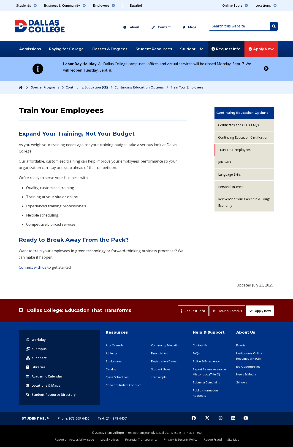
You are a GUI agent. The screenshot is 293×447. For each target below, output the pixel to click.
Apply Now (263, 49)
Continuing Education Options (139, 87)
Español (136, 5)
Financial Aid (159, 353)
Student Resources (154, 49)
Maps (191, 27)
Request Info (228, 49)
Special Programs (45, 87)
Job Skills (224, 162)
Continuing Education (165, 345)
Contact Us (200, 345)
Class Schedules (117, 377)
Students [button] (24, 5)
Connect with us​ (32, 267)
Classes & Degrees (110, 49)
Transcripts (159, 377)
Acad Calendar (47, 376)
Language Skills (229, 174)
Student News (161, 369)
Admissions (30, 49)
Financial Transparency (141, 439)
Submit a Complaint (206, 382)
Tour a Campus (230, 311)
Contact (164, 27)
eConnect (39, 358)
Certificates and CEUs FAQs (238, 125)
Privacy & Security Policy (180, 439)
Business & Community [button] (62, 5)
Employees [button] (101, 5)
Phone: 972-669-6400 (74, 418)
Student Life (192, 49)
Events (241, 345)
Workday (39, 339)
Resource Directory (54, 394)
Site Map (233, 439)
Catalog (111, 369)
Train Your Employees (234, 149)
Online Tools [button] (232, 5)
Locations (46, 385)
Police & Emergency (206, 361)
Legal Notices (109, 439)
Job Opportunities (248, 366)
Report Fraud (213, 439)
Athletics (111, 353)
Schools (241, 382)
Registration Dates (164, 361)
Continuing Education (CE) (87, 87)
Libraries (38, 367)
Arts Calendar (115, 345)
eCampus (39, 349)
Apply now (263, 311)
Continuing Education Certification (243, 137)
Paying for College (66, 49)
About (134, 27)
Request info (194, 311)
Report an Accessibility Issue (74, 439)
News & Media (246, 374)
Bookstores (114, 361)
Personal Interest (231, 187)
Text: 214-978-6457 (112, 418)
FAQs (196, 353)
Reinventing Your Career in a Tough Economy (244, 202)
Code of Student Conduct (123, 385)
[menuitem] (244, 113)
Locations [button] (263, 5)
